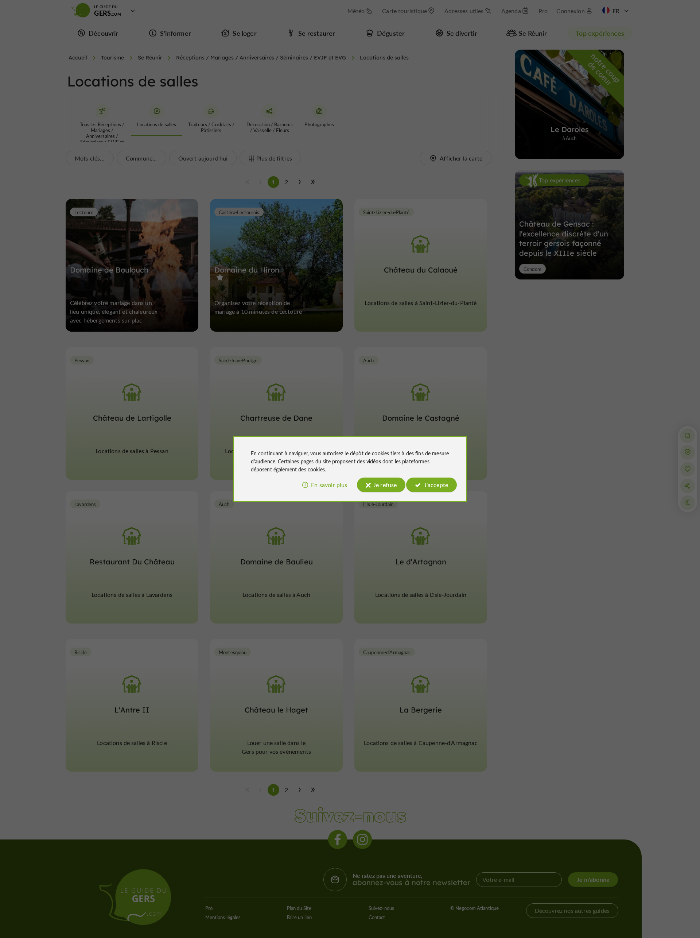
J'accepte (436, 485)
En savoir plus (329, 485)
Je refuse (385, 485)
